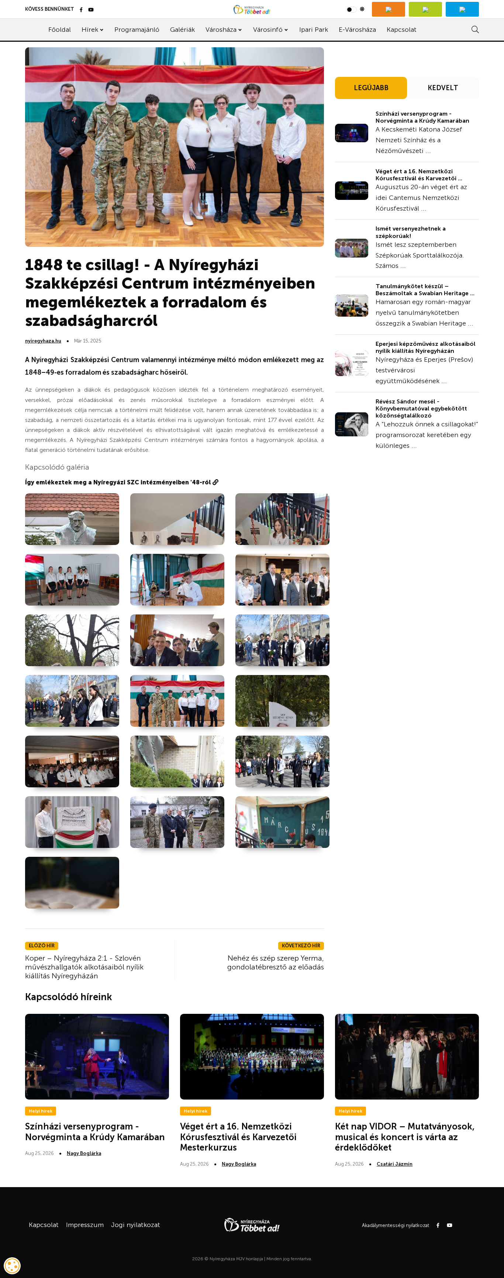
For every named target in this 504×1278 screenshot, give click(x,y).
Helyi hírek (40, 1111)
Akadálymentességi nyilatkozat (395, 1225)
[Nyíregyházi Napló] (425, 9)
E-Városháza (357, 29)
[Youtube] (91, 10)
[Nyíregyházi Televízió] (388, 9)
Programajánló (136, 29)
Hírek (90, 29)
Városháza (221, 29)
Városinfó (268, 29)
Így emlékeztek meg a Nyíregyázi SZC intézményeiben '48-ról (119, 482)
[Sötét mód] (355, 9)
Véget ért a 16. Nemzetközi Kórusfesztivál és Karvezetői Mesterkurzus (238, 1137)
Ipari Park (313, 29)
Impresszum (85, 1225)
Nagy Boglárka (84, 1153)
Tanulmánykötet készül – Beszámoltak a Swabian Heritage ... (425, 290)
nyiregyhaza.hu (43, 341)
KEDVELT (443, 88)
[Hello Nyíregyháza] (462, 9)
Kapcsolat (402, 29)
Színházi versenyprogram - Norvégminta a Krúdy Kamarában (422, 117)
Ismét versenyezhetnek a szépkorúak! (411, 232)
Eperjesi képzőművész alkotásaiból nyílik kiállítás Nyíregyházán (426, 347)
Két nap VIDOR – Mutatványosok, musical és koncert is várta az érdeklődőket (404, 1137)
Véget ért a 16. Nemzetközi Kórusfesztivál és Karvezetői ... (419, 175)
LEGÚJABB (371, 88)
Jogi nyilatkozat (135, 1225)
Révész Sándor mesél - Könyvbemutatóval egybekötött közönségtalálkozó (421, 408)
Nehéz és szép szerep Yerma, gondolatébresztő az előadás (275, 962)
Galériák (182, 29)
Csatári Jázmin (394, 1164)
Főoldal (59, 29)
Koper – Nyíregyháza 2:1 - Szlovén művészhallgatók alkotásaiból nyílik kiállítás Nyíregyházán (84, 967)
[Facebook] (81, 10)
